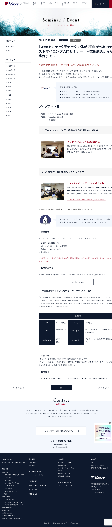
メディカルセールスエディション (15, 502)
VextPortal (8, 480)
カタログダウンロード (8, 516)
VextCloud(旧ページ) (11, 486)
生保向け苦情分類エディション (14, 505)
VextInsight (8, 488)
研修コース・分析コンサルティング (12, 518)
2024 (9, 87)
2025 (9, 82)
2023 (9, 91)
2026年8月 (11, 66)
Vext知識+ (5, 494)
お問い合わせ (33, 494)
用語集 (60, 471)
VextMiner (5, 472)
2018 (9, 111)
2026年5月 (11, 70)
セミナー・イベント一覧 (36, 475)
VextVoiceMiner (7, 507)
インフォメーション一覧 (65, 486)
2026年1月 (11, 78)
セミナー (11, 46)
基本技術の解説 (62, 465)
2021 (9, 99)
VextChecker (6, 497)
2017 (9, 116)
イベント (11, 51)
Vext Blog (32, 465)
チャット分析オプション (12, 483)
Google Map (95, 490)
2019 (9, 107)
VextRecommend (7, 513)
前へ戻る (20, 387)
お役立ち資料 (33, 481)
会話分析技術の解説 (64, 476)
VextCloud (8, 477)
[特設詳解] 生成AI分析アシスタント (15, 475)
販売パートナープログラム (37, 485)
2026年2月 (11, 74)
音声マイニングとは (64, 473)
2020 (9, 103)
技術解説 (61, 459)
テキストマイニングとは (65, 462)
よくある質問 (33, 490)
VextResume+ (6, 510)
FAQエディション (10, 499)
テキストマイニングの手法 (66, 468)
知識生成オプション (11, 491)
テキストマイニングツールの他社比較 (13, 462)
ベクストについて (8, 459)
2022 (9, 95)
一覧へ (61, 387)
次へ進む (102, 387)
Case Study (32, 462)
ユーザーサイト (102, 4)
